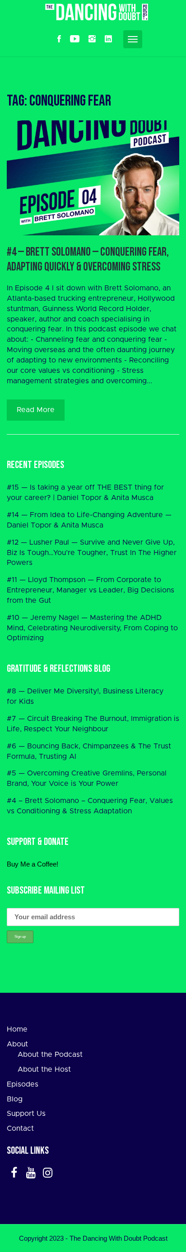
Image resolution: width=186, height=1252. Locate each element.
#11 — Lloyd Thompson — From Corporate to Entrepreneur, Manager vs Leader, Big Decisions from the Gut (90, 590)
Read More (36, 409)
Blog (15, 1099)
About (17, 1044)
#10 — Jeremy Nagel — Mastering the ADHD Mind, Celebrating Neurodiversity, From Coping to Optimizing (92, 628)
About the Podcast (50, 1054)
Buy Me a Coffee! (32, 864)
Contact (20, 1128)
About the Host (44, 1069)
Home (17, 1029)
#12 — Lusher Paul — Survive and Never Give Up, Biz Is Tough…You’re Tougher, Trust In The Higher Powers (92, 553)
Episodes (22, 1084)
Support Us (26, 1113)
